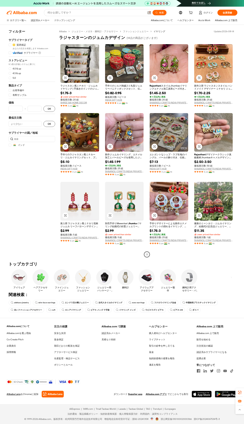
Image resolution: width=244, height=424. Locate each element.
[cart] (191, 13)
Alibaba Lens (14, 394)
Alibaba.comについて (18, 326)
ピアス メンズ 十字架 (100, 310)
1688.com (88, 409)
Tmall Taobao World (106, 409)
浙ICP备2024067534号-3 (207, 419)
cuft (53, 310)
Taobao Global (135, 409)
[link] (239, 392)
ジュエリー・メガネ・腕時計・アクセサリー (95, 31)
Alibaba (63, 31)
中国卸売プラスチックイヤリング (201, 302)
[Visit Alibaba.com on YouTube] (225, 371)
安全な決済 (60, 333)
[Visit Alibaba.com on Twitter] (212, 371)
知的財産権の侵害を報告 (162, 358)
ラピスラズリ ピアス (154, 310)
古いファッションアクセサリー (28, 310)
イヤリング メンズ (127, 310)
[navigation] (32, 143)
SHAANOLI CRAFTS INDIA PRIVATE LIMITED (169, 102)
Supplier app (135, 394)
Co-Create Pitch (15, 339)
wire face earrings (46, 302)
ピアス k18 (178, 310)
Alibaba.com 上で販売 (208, 333)
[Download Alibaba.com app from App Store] (202, 394)
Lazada (122, 409)
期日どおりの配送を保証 (67, 345)
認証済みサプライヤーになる (212, 352)
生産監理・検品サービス (67, 358)
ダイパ (195, 310)
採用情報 (11, 352)
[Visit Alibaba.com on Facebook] (199, 371)
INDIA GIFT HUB (113, 100)
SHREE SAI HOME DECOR (73, 102)
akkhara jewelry (21, 302)
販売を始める (203, 339)
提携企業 (201, 358)
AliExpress (74, 409)
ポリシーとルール (63, 364)
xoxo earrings (138, 302)
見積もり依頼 (109, 339)
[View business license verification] (152, 419)
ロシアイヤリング (73, 310)
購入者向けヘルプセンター (163, 333)
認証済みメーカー (111, 333)
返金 (151, 352)
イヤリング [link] (159, 31)
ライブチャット (157, 339)
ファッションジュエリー (136, 31)
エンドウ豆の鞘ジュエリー (77, 302)
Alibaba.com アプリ (156, 394)
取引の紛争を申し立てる (162, 345)
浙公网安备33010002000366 (176, 419)
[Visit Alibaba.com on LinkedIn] (205, 371)
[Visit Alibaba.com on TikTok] (232, 371)
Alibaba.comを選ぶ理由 (19, 333)
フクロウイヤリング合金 (165, 302)
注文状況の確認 (205, 345)
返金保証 (58, 339)
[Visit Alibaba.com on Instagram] (218, 371)
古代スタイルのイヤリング (110, 302)
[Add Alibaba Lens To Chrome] (53, 394)
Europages (170, 409)
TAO (148, 409)
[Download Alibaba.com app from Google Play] (226, 394)
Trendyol (157, 409)
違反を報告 (155, 364)
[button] (149, 13)
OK (49, 108)
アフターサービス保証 (65, 352)
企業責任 (11, 345)
